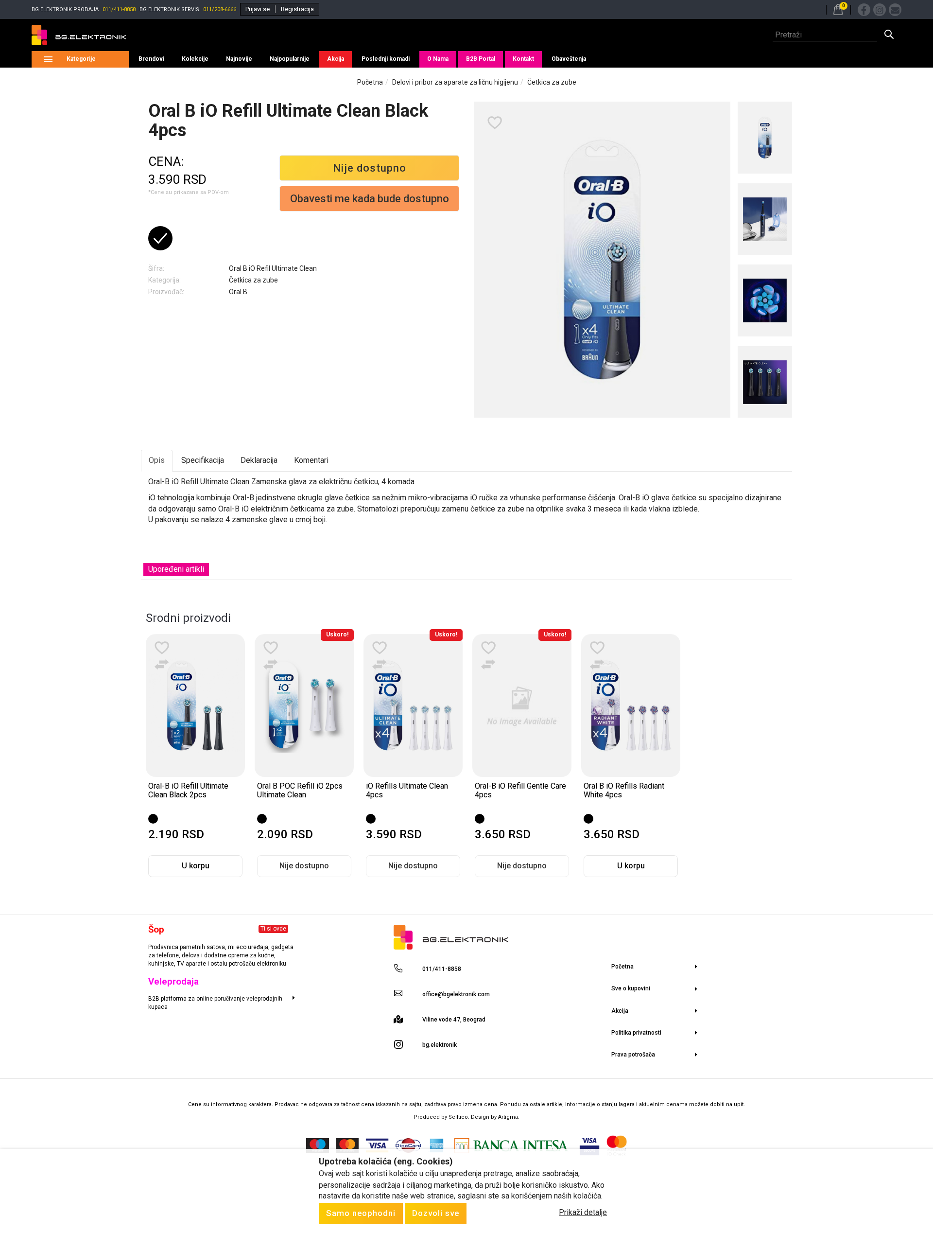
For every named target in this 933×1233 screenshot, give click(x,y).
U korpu (195, 865)
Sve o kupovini (630, 988)
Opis (157, 460)
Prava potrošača (633, 1054)
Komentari (311, 460)
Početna (370, 82)
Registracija (297, 9)
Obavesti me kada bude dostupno (369, 199)
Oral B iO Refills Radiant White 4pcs (624, 790)
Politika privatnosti (636, 1032)
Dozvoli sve (435, 1213)
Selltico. (460, 1117)
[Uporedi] (162, 664)
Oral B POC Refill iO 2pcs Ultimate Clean (300, 790)
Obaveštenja (569, 58)
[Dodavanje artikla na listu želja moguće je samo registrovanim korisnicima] (494, 123)
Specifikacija (202, 460)
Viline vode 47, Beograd (453, 1019)
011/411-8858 (119, 9)
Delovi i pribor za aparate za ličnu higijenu (455, 82)
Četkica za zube (551, 82)
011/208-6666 (219, 9)
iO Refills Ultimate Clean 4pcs (407, 790)
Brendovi (151, 58)
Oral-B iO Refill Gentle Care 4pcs (520, 790)
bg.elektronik (439, 1044)
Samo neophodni (361, 1213)
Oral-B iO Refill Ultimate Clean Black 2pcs (188, 790)
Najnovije (239, 58)
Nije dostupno (369, 168)
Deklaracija (259, 460)
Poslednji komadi (386, 58)
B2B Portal (480, 58)
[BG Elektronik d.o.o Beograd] (79, 35)
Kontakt (523, 58)
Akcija (335, 58)
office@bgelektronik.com (456, 994)
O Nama (438, 58)
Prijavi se (257, 9)
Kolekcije (195, 58)
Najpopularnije (290, 58)
